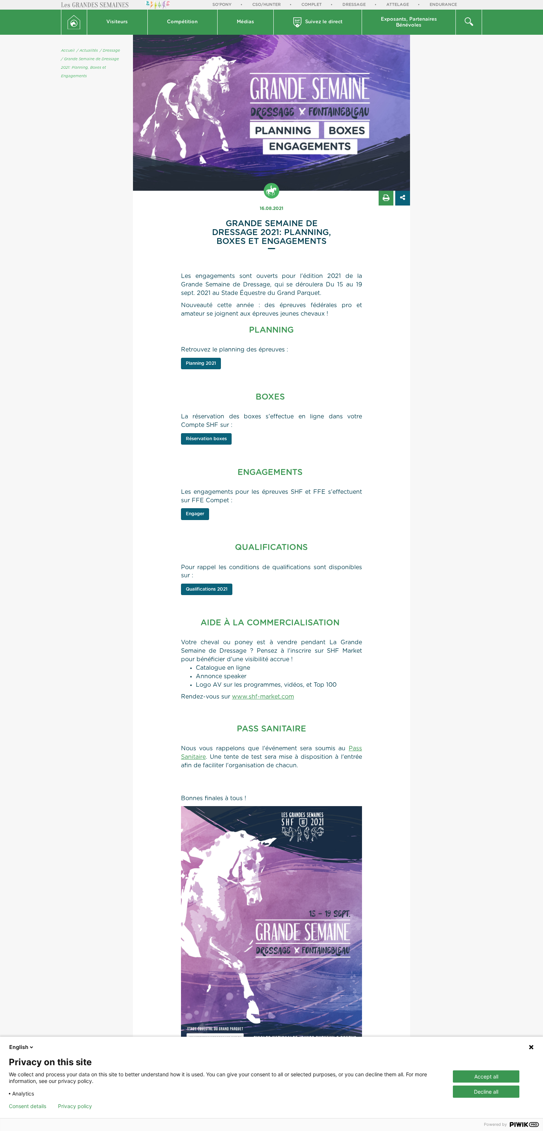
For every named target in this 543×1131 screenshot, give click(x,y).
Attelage (397, 5)
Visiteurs (117, 22)
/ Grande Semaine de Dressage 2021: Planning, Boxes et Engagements (90, 67)
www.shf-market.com (263, 697)
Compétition (182, 22)
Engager (195, 514)
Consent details (27, 1106)
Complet (311, 5)
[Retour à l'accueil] (74, 22)
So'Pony (222, 5)
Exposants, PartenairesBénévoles (409, 22)
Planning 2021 (201, 363)
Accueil (68, 50)
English (18, 1047)
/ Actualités (87, 50)
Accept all (486, 1076)
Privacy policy (75, 1106)
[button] (117, 22)
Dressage (354, 5)
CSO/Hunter (266, 5)
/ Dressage (110, 50)
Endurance (443, 5)
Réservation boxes (206, 439)
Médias (245, 22)
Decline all (486, 1091)
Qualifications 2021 (207, 589)
